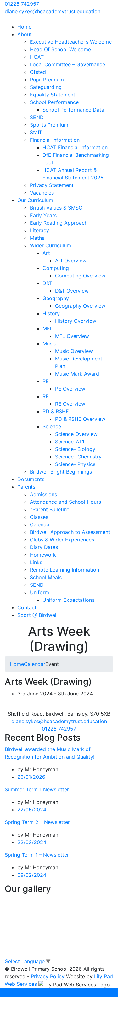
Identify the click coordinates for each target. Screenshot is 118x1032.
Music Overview (74, 351)
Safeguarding (46, 87)
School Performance (54, 102)
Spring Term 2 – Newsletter (37, 822)
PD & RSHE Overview (80, 419)
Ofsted (38, 72)
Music (49, 343)
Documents (30, 479)
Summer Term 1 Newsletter (37, 789)
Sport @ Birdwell (37, 615)
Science (51, 426)
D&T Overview (72, 291)
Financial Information (55, 140)
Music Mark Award (77, 374)
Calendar (40, 524)
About (24, 34)
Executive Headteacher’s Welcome (71, 42)
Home (24, 27)
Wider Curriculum (50, 245)
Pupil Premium (47, 79)
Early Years (43, 215)
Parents (26, 487)
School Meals (46, 577)
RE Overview (70, 404)
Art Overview (71, 260)
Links (36, 562)
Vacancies (42, 192)
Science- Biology (75, 449)
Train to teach (25, 992)
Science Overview (76, 434)
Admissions (43, 494)
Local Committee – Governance (67, 64)
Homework (43, 555)
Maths (37, 238)
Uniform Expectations (68, 600)
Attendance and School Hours (65, 502)
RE (45, 396)
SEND (37, 117)
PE (45, 381)
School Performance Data (73, 110)
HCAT (37, 57)
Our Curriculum (35, 200)
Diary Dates (44, 547)
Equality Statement (52, 94)
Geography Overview (80, 306)
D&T (47, 283)
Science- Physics (75, 464)
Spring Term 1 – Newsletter (37, 855)
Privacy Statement (52, 185)
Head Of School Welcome (60, 49)
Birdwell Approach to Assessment (70, 532)
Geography (55, 298)
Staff (36, 132)
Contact (27, 607)
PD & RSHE (55, 411)
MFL (47, 328)
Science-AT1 (69, 441)
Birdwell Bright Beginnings (61, 472)
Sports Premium (49, 125)
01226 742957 (22, 4)
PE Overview (70, 389)
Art (46, 253)
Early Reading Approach (58, 223)
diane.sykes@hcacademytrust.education (52, 11)
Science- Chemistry (78, 456)
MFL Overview (72, 336)
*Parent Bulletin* (49, 509)
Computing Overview (80, 275)
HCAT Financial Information (75, 147)
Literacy (39, 230)
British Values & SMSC (56, 208)
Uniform (39, 592)
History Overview (75, 321)
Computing (55, 268)
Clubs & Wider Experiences (62, 539)
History (51, 313)
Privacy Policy (48, 976)
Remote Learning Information (64, 570)
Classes (39, 517)
